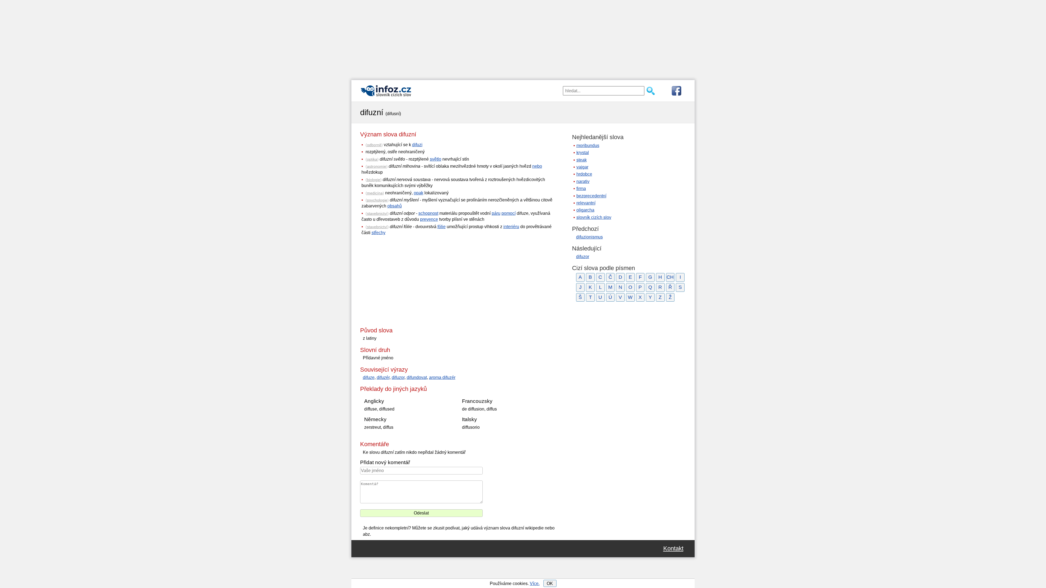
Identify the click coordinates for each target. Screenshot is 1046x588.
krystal (582, 152)
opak (418, 193)
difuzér (383, 377)
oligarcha (585, 210)
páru (496, 213)
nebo (537, 166)
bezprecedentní (591, 196)
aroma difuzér (442, 377)
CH (670, 277)
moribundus (587, 145)
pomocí (508, 213)
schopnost (428, 213)
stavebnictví (377, 213)
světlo (435, 159)
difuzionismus (589, 237)
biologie (373, 179)
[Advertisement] (523, 38)
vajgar (582, 167)
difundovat (417, 377)
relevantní (585, 203)
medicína (375, 193)
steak (581, 160)
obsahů (394, 206)
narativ (582, 181)
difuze (369, 377)
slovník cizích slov (593, 217)
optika (372, 159)
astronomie (376, 166)
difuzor (398, 377)
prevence (429, 219)
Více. (535, 583)
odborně (374, 145)
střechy (378, 232)
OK (550, 583)
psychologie (377, 200)
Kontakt (673, 549)
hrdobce (584, 174)
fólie (441, 226)
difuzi (417, 144)
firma (581, 188)
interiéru (511, 226)
